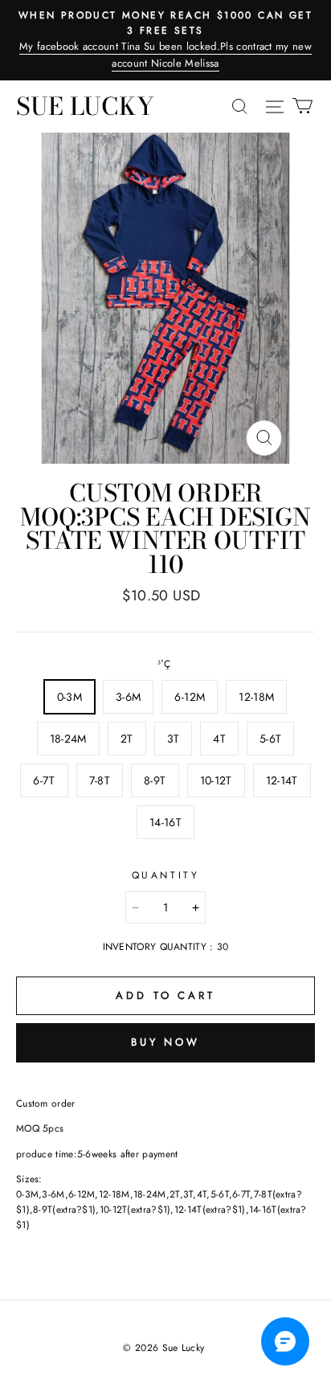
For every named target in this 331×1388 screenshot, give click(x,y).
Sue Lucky (85, 106)
